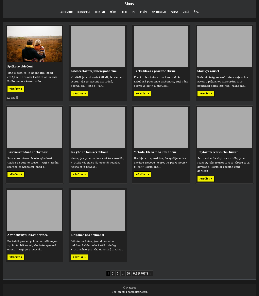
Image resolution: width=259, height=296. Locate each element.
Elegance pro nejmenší (87, 235)
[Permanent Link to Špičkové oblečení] (34, 44)
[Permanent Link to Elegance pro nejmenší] (98, 210)
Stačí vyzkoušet (208, 71)
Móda (113, 12)
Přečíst (17, 89)
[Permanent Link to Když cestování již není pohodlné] (98, 46)
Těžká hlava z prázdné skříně (155, 71)
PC (134, 12)
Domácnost (83, 12)
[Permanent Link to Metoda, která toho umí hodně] (161, 127)
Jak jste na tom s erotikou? (89, 152)
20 (128, 273)
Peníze (143, 12)
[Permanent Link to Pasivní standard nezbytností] (34, 127)
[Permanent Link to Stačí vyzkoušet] (224, 46)
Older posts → (142, 273)
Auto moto (67, 12)
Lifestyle (100, 12)
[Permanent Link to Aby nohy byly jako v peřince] (34, 210)
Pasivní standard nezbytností (27, 152)
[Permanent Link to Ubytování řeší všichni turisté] (224, 127)
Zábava (174, 12)
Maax (129, 4)
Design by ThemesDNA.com (130, 292)
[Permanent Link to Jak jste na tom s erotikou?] (98, 127)
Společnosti (159, 12)
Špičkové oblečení (20, 66)
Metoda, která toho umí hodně (155, 152)
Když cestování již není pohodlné (94, 71)
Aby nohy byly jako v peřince (27, 235)
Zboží (186, 12)
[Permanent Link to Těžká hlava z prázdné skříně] (161, 46)
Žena (196, 12)
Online (124, 12)
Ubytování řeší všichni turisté (217, 152)
